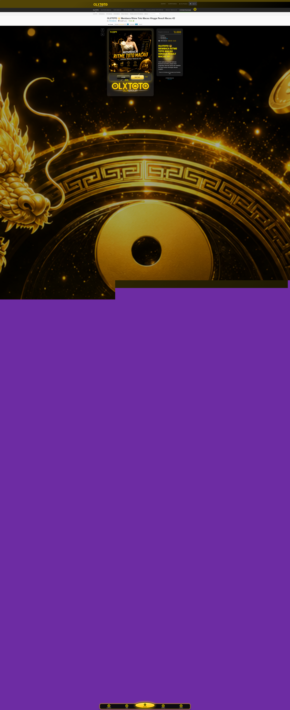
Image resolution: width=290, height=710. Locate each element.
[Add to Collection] (102, 34)
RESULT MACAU (124, 14)
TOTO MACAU (109, 14)
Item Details (110, 24)
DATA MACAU (102, 14)
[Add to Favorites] (102, 30)
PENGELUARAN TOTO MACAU (136, 14)
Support (140, 24)
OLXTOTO (95, 14)
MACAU (146, 14)
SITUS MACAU (117, 14)
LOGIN (123, 77)
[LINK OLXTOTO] (130, 51)
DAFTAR (137, 77)
